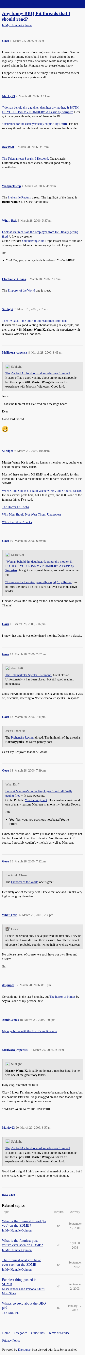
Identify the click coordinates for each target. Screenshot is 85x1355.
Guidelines (37, 1333)
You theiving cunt (33, 240)
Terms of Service (59, 1333)
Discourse (24, 1349)
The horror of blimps (62, 996)
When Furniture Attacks (17, 522)
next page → (10, 1194)
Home (6, 1333)
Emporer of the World (21, 290)
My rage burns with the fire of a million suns (29, 1031)
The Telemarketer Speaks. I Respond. (25, 158)
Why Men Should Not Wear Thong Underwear (31, 514)
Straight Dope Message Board (21, 4)
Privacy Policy (11, 1340)
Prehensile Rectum (19, 197)
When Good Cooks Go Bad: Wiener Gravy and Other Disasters (41, 490)
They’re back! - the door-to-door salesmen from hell (34, 320)
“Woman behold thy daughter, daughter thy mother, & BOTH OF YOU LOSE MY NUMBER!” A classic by (39, 566)
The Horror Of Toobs (15, 507)
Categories (20, 1333)
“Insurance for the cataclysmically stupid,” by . (35, 123)
